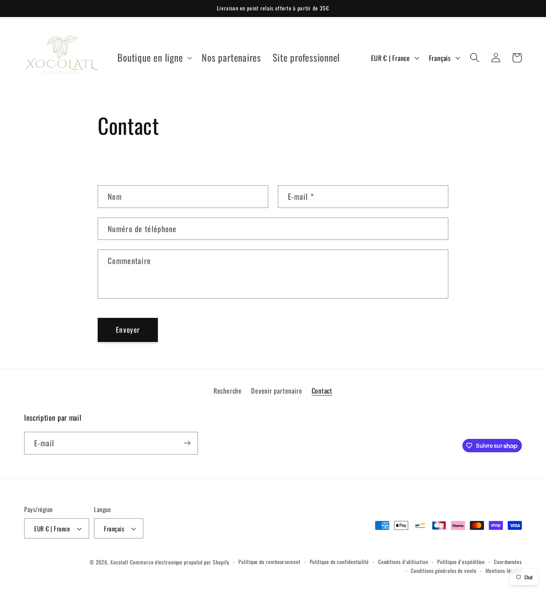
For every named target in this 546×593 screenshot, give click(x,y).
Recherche (228, 390)
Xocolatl (119, 562)
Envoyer (128, 329)
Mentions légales (503, 570)
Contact (322, 390)
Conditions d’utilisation (403, 562)
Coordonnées (508, 562)
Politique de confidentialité (339, 562)
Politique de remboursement (269, 562)
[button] (154, 57)
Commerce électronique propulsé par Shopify (179, 562)
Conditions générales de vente (443, 570)
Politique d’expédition (461, 562)
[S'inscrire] (187, 443)
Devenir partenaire (276, 390)
